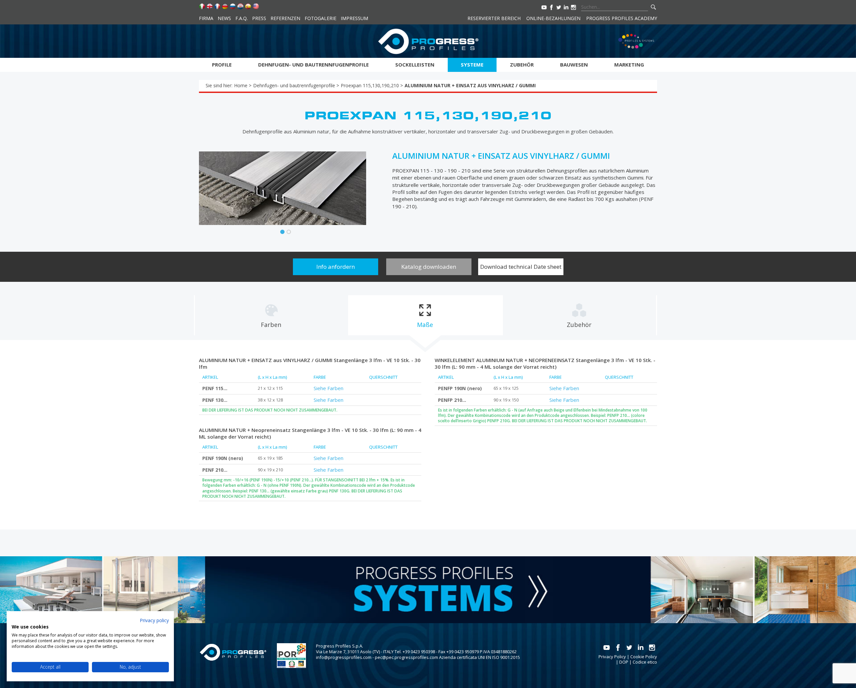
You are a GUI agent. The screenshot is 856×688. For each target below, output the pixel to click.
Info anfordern (335, 266)
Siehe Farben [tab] (328, 388)
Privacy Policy (612, 657)
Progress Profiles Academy (621, 18)
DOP (623, 662)
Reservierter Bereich (494, 18)
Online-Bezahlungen (553, 18)
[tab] (271, 315)
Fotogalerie (320, 18)
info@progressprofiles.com (343, 657)
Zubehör (522, 64)
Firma (206, 18)
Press (259, 18)
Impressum (354, 18)
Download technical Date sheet (520, 266)
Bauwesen (574, 64)
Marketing (629, 64)
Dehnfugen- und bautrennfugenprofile (313, 64)
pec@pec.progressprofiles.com (406, 657)
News (224, 18)
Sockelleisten (414, 64)
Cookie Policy (643, 657)
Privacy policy (154, 620)
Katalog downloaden (428, 266)
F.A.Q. (241, 18)
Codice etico (645, 662)
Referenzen (285, 18)
